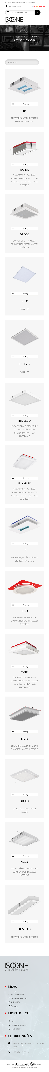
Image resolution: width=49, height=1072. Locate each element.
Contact (14, 1006)
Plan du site (16, 1029)
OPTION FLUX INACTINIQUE (24, 809)
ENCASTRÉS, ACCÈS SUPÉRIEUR (24, 558)
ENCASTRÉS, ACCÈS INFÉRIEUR (24, 118)
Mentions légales (18, 1025)
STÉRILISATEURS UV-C (24, 121)
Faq (12, 1021)
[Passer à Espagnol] (37, 7)
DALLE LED (24, 309)
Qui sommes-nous (19, 999)
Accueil (14, 36)
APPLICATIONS (28, 36)
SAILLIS (24, 812)
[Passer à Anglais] (40, 7)
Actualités (15, 1002)
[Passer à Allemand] (44, 7)
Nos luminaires (17, 995)
